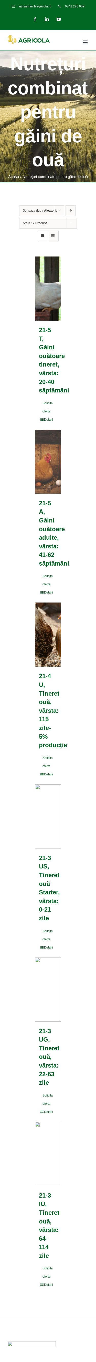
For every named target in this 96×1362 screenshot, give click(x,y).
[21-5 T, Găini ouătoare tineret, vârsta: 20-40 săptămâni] (48, 288)
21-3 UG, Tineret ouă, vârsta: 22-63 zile (49, 1057)
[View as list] (53, 236)
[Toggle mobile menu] (85, 42)
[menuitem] (31, 6)
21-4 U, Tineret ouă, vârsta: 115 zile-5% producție (53, 710)
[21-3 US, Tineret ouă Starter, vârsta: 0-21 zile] (48, 816)
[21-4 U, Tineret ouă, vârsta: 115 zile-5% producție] (48, 635)
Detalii (48, 419)
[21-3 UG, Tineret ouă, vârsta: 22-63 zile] (48, 990)
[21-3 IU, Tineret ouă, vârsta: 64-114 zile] (48, 1154)
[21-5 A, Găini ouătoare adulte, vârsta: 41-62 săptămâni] (48, 462)
